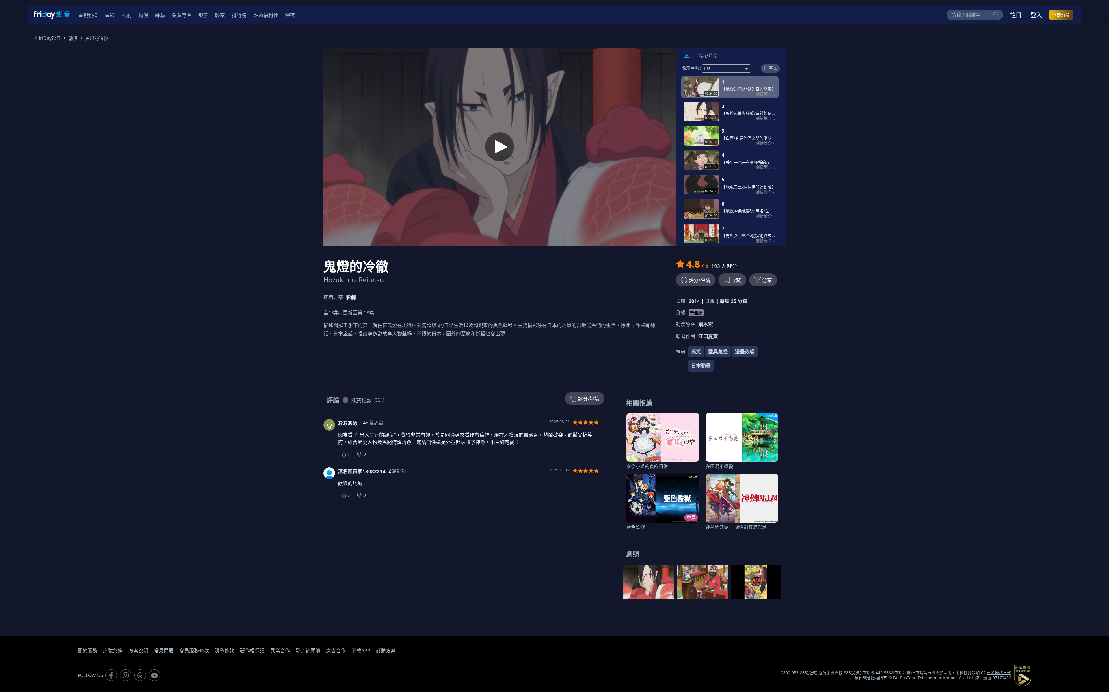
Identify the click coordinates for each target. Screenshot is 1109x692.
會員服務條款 (194, 650)
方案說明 (138, 650)
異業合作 (280, 650)
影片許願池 (308, 650)
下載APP (360, 650)
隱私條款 (224, 650)
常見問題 (164, 650)
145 (364, 422)
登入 (1036, 15)
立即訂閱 (1061, 15)
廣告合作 (336, 650)
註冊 (1015, 15)
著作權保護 (252, 650)
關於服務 (87, 650)
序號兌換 (113, 650)
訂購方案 (386, 650)
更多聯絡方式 (999, 672)
